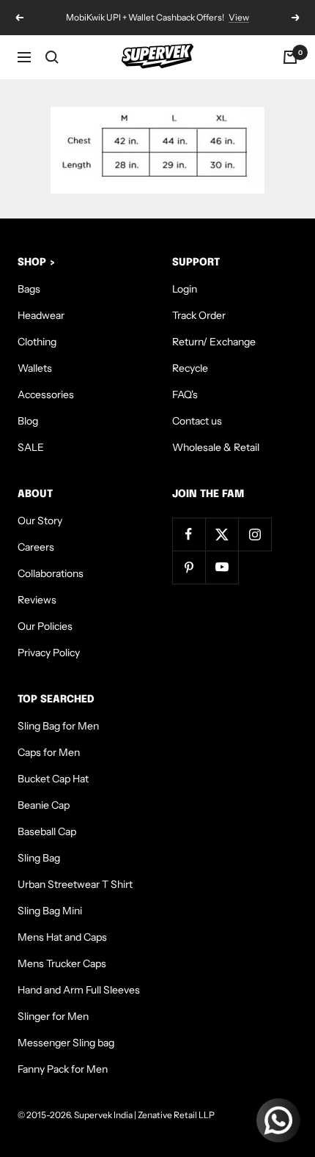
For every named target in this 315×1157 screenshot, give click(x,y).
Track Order (199, 315)
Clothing (37, 341)
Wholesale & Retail (215, 447)
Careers (36, 547)
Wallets (35, 368)
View (239, 17)
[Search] (52, 57)
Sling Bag (39, 857)
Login (184, 288)
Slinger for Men (53, 1016)
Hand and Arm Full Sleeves (79, 989)
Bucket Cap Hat (53, 778)
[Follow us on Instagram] (254, 534)
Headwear (41, 315)
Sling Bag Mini (50, 910)
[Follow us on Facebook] (188, 534)
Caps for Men (49, 752)
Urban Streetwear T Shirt (75, 884)
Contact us (197, 420)
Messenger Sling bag (66, 1042)
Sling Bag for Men (58, 725)
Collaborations (51, 573)
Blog (28, 420)
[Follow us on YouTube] (221, 567)
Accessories (46, 394)
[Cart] (290, 57)
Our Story (40, 520)
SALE (31, 447)
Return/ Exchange (214, 341)
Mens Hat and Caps (62, 937)
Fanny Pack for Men (63, 1069)
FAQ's (185, 394)
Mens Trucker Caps (62, 963)
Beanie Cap (44, 805)
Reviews (37, 599)
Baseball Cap (47, 831)
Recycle (190, 368)
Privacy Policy (49, 652)
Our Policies (45, 626)
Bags (29, 288)
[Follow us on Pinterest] (188, 567)
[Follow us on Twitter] (221, 534)
